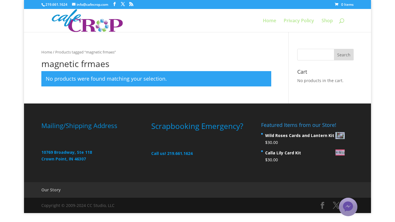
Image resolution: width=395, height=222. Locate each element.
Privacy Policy (299, 21)
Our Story (51, 190)
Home (269, 21)
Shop (327, 21)
